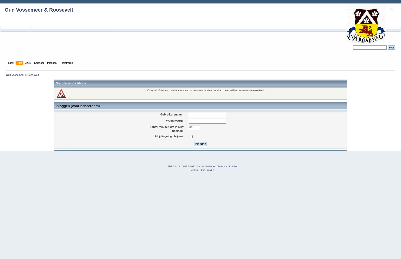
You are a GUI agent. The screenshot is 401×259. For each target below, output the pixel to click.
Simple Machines (206, 166)
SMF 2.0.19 (174, 166)
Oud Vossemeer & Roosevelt (39, 10)
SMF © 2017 (189, 166)
